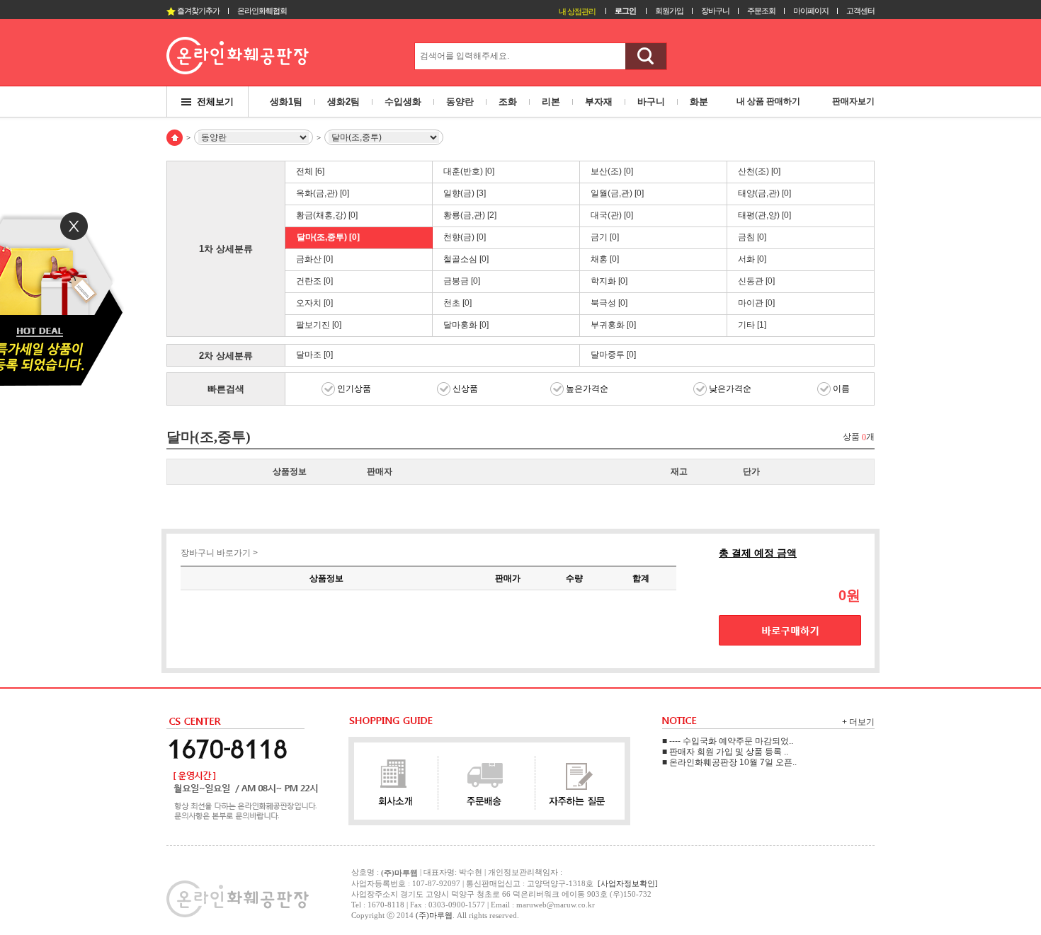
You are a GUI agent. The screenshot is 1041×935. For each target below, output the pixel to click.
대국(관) (612, 215)
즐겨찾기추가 (198, 10)
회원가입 (669, 10)
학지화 (609, 281)
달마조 (314, 355)
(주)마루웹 (434, 915)
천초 (457, 303)
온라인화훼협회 (262, 10)
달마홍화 (466, 325)
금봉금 (461, 281)
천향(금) (464, 237)
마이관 (756, 303)
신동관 (756, 281)
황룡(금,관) (469, 215)
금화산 (314, 259)
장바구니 (715, 10)
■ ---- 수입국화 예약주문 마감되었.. (727, 741)
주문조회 (761, 10)
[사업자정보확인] (628, 883)
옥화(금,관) (322, 193)
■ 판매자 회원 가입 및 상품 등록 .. (725, 752)
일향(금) (464, 193)
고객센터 (860, 10)
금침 (752, 237)
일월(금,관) (617, 193)
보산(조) (612, 171)
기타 (752, 325)
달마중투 (613, 355)
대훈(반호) (468, 171)
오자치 (314, 303)
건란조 (314, 281)
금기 (605, 237)
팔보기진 (318, 325)
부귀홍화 (613, 325)
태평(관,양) (764, 215)
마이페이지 (811, 10)
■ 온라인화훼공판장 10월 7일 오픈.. (729, 762)
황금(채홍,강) (327, 215)
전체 (310, 171)
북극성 (609, 303)
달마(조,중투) (328, 237)
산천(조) (759, 171)
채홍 (605, 259)
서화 (752, 259)
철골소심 (466, 259)
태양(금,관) (764, 193)
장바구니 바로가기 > (219, 553)
